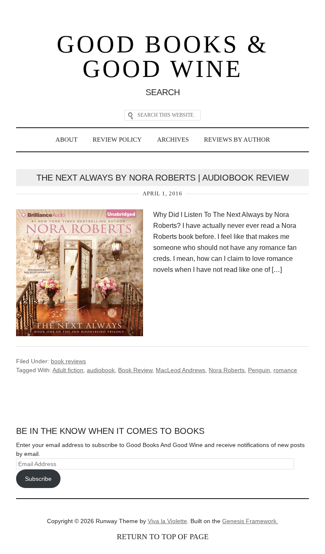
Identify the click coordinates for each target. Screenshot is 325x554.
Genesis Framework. (250, 521)
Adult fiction (67, 370)
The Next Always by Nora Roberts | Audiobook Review (162, 177)
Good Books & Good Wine (162, 56)
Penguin (259, 370)
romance (285, 370)
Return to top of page (163, 536)
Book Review (135, 370)
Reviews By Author (237, 139)
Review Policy (117, 139)
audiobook (101, 370)
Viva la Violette (167, 521)
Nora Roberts (227, 370)
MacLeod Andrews (180, 370)
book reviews (68, 361)
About (66, 139)
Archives (173, 139)
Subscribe (38, 478)
